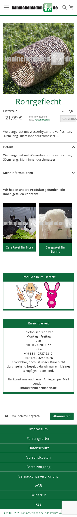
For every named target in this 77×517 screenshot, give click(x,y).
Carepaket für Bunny (55, 249)
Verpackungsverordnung (38, 476)
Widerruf (38, 495)
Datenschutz (38, 448)
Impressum (38, 429)
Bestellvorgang (38, 466)
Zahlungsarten (38, 438)
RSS (38, 504)
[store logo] (29, 7)
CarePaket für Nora (19, 247)
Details (8, 147)
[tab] (38, 146)
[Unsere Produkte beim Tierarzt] (38, 295)
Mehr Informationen (18, 173)
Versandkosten (42, 119)
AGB (38, 485)
